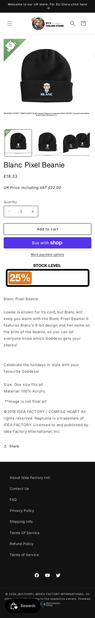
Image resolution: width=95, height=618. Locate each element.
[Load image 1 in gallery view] (18, 143)
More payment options (47, 254)
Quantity (10, 202)
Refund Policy (22, 544)
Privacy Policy (22, 510)
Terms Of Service (25, 533)
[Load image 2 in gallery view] (47, 143)
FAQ (13, 499)
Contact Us (19, 488)
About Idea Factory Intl (30, 477)
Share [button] (14, 446)
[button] (9, 23)
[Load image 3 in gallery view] (76, 143)
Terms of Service (24, 555)
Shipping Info (21, 521)
